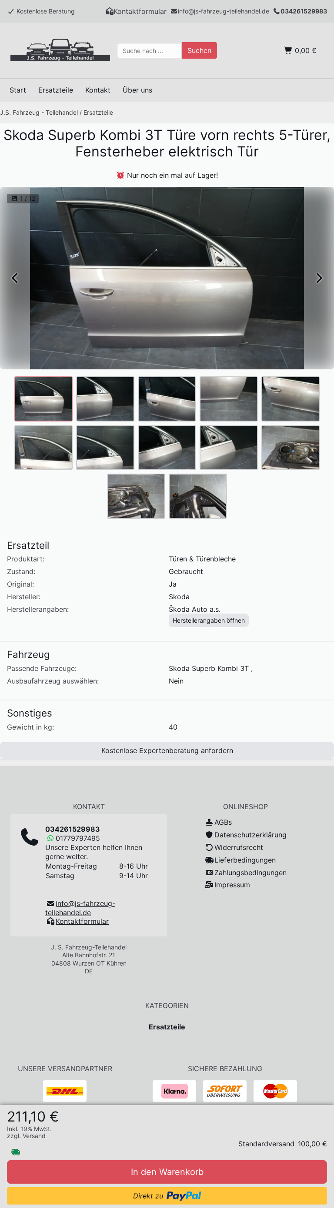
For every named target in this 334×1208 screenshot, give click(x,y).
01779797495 (78, 838)
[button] (136, 11)
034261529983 (304, 11)
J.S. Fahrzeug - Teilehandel (39, 112)
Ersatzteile (98, 112)
